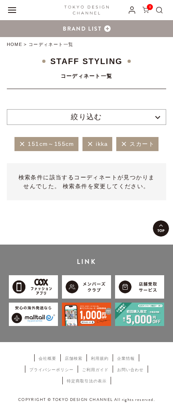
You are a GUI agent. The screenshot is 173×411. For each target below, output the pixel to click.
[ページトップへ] (161, 228)
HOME (14, 44)
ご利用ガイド (95, 369)
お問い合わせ (130, 369)
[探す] (159, 10)
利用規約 (100, 358)
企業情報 (126, 358)
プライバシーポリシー (51, 369)
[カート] (145, 10)
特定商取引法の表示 (87, 381)
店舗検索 (73, 358)
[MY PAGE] (132, 10)
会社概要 (47, 358)
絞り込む (86, 117)
